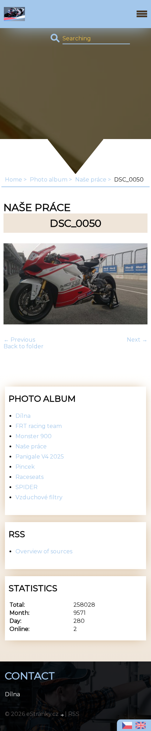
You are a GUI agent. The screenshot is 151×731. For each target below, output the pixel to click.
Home (13, 179)
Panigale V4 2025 (39, 456)
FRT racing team (38, 426)
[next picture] (136, 284)
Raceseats (29, 477)
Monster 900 (33, 436)
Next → (137, 339)
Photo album (48, 179)
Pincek (25, 466)
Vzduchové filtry (39, 497)
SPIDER (26, 487)
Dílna (23, 416)
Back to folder (24, 346)
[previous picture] (15, 284)
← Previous (19, 339)
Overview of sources (43, 551)
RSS (73, 714)
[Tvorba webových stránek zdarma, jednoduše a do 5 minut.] (62, 715)
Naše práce (90, 179)
